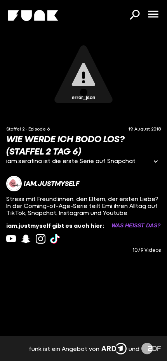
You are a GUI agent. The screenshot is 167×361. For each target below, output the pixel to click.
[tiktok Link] (55, 239)
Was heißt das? (136, 225)
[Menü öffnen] (153, 14)
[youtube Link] (11, 239)
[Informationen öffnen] (156, 162)
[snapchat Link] (26, 239)
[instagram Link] (40, 239)
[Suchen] (134, 15)
